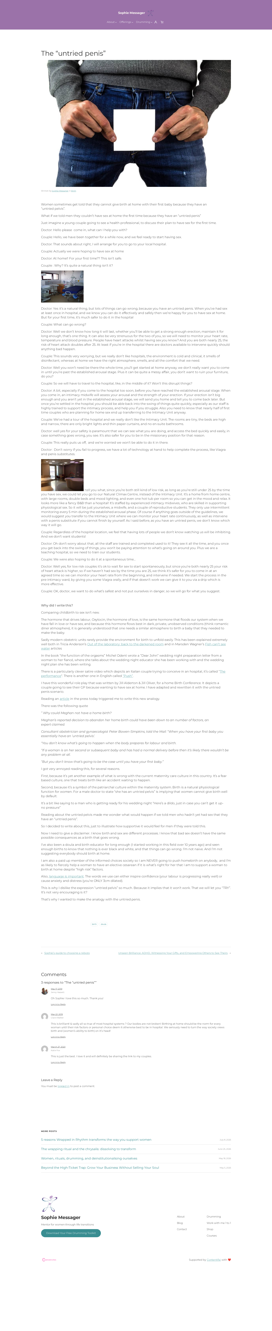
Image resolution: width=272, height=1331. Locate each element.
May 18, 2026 (225, 1158)
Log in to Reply (58, 1004)
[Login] (155, 22)
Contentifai (214, 1259)
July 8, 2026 (225, 1139)
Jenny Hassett (57, 992)
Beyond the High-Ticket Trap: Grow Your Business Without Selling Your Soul (100, 1168)
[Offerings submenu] (132, 22)
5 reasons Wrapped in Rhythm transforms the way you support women (96, 1140)
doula (103, 924)
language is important (66, 876)
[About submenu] (116, 22)
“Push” (128, 676)
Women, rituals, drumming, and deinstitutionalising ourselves (89, 1158)
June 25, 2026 (224, 1149)
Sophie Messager (131, 13)
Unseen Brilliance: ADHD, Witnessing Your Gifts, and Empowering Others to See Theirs (173, 953)
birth (94, 924)
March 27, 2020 (58, 1047)
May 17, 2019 (56, 989)
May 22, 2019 (57, 1014)
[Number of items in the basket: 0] (162, 22)
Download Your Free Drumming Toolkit (71, 1233)
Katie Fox (55, 1050)
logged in (64, 1086)
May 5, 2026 (225, 1167)
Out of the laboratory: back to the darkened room (125, 644)
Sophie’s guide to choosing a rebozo (67, 953)
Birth (73, 191)
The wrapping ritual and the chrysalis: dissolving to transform (88, 1149)
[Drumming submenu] (151, 22)
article (64, 699)
